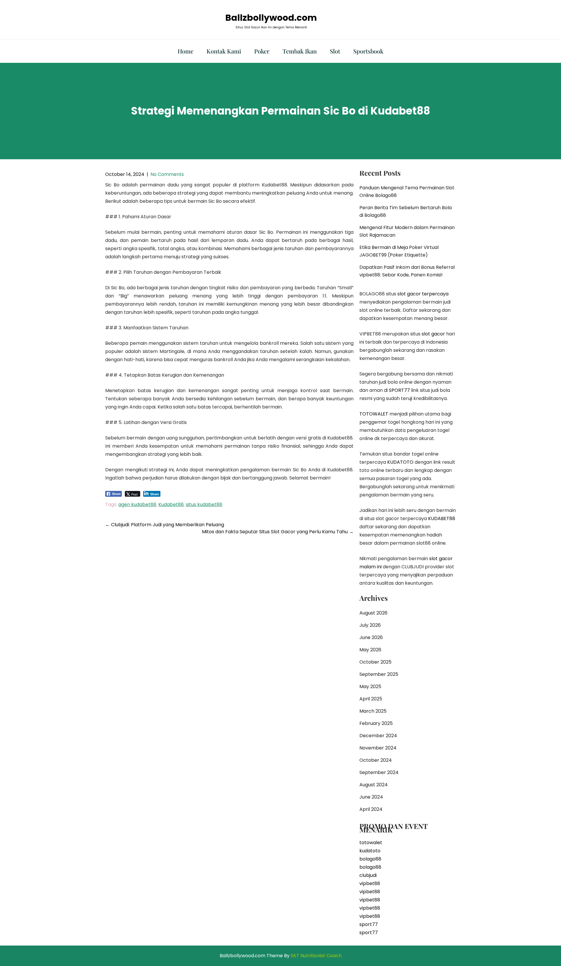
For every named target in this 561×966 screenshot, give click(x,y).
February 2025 (376, 723)
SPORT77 (399, 390)
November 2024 (377, 748)
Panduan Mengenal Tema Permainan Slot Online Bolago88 (406, 191)
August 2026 (373, 613)
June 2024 (371, 797)
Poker (261, 51)
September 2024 (379, 772)
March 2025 (373, 711)
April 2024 (370, 809)
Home (185, 51)
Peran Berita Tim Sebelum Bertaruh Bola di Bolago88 (405, 211)
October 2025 (375, 662)
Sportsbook (368, 51)
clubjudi (368, 875)
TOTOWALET (373, 414)
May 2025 (370, 686)
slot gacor (433, 333)
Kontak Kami (224, 51)
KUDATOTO (400, 462)
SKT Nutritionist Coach (316, 955)
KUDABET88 (441, 518)
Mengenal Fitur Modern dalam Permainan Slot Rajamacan (407, 231)
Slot (335, 51)
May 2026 (370, 649)
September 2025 (378, 674)
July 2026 (370, 625)
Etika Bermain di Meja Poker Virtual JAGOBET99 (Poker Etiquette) (399, 251)
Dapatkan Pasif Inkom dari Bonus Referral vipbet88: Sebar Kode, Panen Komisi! (407, 271)
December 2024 (378, 735)
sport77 (368, 924)
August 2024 (373, 784)
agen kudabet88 (137, 504)
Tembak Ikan (300, 51)
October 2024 (375, 760)
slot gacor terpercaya (423, 293)
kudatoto (369, 850)
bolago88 (370, 859)
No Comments (167, 174)
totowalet (370, 842)
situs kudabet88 (204, 504)
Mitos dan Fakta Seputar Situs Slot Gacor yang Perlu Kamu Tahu (278, 531)
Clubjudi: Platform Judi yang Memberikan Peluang (164, 524)
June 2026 (371, 637)
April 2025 (370, 698)
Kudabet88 (171, 504)
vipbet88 (369, 883)
